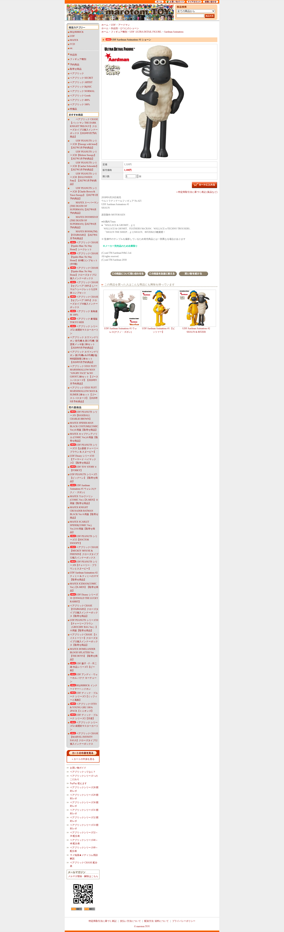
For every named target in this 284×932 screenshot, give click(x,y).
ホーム (104, 25)
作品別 (73, 54)
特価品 (73, 109)
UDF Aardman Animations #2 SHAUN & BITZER (196, 330)
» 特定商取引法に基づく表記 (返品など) (196, 192)
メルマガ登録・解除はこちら (83, 876)
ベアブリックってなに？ (82, 771)
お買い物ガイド (78, 767)
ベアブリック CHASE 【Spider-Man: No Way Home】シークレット (84, 246)
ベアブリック (77, 73)
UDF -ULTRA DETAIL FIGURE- (146, 31)
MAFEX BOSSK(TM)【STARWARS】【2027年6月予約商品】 (83, 235)
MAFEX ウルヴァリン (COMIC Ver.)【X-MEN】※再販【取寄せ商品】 (84, 500)
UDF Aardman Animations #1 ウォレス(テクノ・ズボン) (83, 489)
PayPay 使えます (78, 783)
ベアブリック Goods (80, 95)
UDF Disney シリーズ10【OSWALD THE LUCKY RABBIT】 (84, 598)
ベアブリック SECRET (81, 78)
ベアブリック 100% (80, 104)
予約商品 (74, 64)
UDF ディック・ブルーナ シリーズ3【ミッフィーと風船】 (84, 696)
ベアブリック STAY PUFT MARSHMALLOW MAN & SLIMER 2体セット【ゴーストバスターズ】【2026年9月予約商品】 (84, 394)
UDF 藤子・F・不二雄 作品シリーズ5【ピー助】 (83, 667)
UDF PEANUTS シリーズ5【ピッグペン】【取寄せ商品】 (84, 478)
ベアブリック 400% (80, 100)
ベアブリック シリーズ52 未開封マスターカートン (84, 330)
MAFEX (74, 40)
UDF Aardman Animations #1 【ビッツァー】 (158, 330)
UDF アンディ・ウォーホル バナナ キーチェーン (84, 678)
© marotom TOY (142, 926)
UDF (72, 36)
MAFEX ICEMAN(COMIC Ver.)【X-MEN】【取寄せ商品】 (84, 587)
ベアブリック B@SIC (81, 86)
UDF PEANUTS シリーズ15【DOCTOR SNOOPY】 (83, 540)
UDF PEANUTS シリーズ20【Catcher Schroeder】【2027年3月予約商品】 (84, 166)
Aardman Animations (174, 31)
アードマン (124, 25)
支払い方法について (130, 921)
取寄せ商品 (76, 69)
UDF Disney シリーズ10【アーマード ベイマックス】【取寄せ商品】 (83, 459)
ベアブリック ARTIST (81, 82)
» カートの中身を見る (83, 759)
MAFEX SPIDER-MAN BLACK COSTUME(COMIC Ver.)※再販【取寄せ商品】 (84, 426)
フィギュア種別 (78, 59)
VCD (72, 44)
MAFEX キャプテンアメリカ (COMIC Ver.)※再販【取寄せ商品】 (84, 437)
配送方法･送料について (156, 921)
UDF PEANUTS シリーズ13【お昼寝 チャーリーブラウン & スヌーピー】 (84, 448)
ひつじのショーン (129, 28)
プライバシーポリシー (183, 921)
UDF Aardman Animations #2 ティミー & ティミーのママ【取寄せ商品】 (84, 576)
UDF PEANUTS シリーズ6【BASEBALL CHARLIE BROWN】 (83, 415)
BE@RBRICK (77, 32)
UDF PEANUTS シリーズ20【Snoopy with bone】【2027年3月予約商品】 (84, 144)
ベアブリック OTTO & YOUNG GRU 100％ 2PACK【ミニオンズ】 (83, 707)
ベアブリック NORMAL (82, 91)
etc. (71, 48)
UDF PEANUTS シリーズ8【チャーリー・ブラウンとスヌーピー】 (83, 565)
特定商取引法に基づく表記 (102, 921)
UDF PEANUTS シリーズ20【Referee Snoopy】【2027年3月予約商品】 (83, 155)
